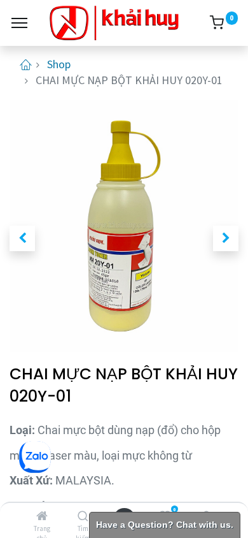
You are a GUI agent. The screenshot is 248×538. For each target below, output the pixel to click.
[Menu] (19, 23)
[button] (22, 238)
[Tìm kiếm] (83, 516)
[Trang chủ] (42, 516)
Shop (59, 64)
